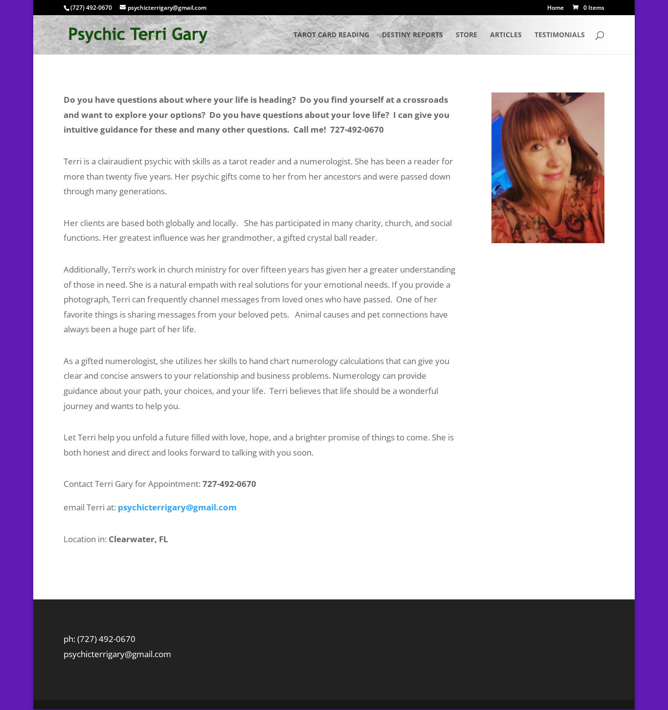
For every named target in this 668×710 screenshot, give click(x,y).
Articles (506, 35)
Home (555, 8)
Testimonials (559, 35)
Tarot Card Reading (331, 35)
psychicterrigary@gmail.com (177, 507)
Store (466, 35)
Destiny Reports (412, 35)
